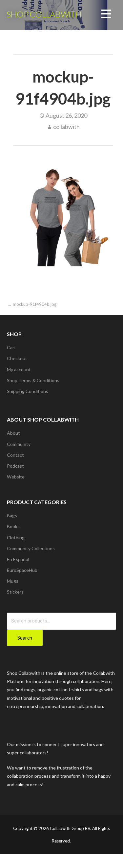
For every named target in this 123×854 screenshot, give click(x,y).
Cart (11, 347)
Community (19, 444)
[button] (106, 15)
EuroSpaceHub (22, 570)
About (13, 433)
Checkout (17, 358)
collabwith (66, 126)
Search (24, 638)
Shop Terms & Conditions (33, 380)
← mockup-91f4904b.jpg (32, 304)
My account (19, 369)
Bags (12, 515)
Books (13, 526)
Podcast (15, 466)
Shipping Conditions (27, 391)
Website (16, 476)
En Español (18, 559)
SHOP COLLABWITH (44, 14)
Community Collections (31, 548)
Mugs (12, 581)
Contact (15, 455)
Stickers (15, 592)
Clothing (16, 537)
